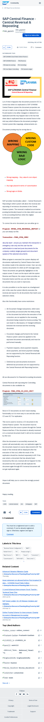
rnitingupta (29, 504)
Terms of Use (33, 700)
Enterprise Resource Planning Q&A (16, 585)
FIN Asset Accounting (9, 65)
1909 (4, 504)
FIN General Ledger (26, 69)
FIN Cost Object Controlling (11, 69)
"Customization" (7, 558)
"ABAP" (27, 548)
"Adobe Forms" (7, 551)
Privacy (11, 700)
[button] (4, 47)
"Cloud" (25, 555)
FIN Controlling (22, 65)
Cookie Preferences (11, 717)
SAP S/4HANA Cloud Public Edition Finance (15, 56)
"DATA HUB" (19, 558)
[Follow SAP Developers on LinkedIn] (27, 694)
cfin (22, 504)
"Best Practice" (7, 555)
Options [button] (24, 39)
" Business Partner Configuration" (12, 548)
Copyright (11, 706)
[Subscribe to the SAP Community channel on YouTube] (24, 694)
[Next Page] (23, 561)
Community (14, 3)
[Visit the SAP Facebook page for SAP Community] (16, 694)
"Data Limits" (30, 558)
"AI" (16, 551)
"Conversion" (34, 555)
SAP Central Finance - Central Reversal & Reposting (19, 22)
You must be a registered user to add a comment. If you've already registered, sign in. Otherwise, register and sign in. (20, 528)
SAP (36, 504)
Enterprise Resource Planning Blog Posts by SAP (21, 574)
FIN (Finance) (22, 61)
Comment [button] (36, 512)
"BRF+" (17, 555)
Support (33, 711)
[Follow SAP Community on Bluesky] (20, 694)
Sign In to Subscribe (32, 35)
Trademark (11, 711)
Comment (10, 534)
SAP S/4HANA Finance (9, 61)
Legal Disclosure (33, 706)
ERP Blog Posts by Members (12, 8)
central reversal (13, 504)
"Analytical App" (25, 551)
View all (5, 683)
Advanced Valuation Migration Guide (15, 571)
